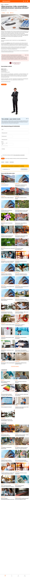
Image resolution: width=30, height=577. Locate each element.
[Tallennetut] (25, 1)
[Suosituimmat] (24, 1)
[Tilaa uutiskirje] (27, 1)
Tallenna (3, 12)
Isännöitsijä (6, 4)
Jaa (8, 12)
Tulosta (12, 12)
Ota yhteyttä (4, 84)
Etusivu (2, 4)
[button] (2, 162)
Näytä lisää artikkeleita (15, 366)
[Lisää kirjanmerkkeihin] (14, 183)
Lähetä (3, 158)
